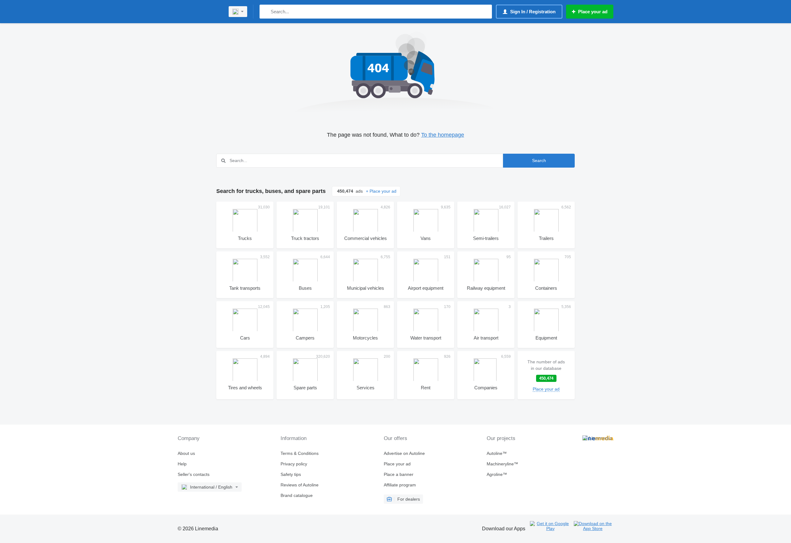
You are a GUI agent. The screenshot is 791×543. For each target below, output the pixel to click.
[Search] (265, 11)
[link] (546, 375)
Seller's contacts (193, 474)
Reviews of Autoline (300, 484)
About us (186, 453)
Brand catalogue (297, 495)
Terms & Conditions (300, 453)
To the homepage (442, 135)
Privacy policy (294, 463)
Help (182, 463)
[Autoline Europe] (199, 12)
